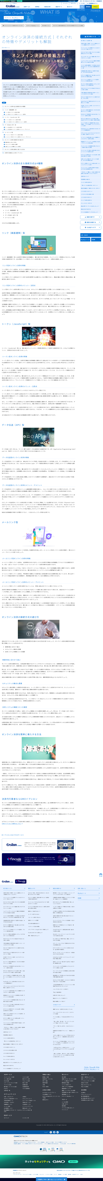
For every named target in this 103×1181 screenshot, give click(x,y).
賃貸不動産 (45, 1082)
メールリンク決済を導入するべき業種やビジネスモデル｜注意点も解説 (90, 138)
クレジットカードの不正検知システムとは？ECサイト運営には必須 (63, 967)
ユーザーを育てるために (34, 914)
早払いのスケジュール (86, 1084)
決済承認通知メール (8, 1100)
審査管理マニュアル (66, 1088)
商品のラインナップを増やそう (60, 998)
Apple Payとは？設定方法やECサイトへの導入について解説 (90, 102)
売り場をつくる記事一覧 (86, 40)
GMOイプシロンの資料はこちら (11, 823)
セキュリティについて (86, 1094)
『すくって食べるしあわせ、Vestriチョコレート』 (63, 1026)
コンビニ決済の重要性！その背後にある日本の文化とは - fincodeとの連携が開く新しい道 (90, 67)
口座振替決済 (26, 1086)
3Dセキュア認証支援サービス (11, 1098)
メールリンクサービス (28, 1106)
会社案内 (83, 1092)
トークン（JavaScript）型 (12, 117)
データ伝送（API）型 (10, 125)
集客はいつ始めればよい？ (34, 911)
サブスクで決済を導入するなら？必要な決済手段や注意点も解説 (39, 907)
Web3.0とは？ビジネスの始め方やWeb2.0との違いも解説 (90, 89)
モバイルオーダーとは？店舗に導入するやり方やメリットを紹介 (90, 57)
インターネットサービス (17, 1174)
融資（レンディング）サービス (88, 1079)
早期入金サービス (27, 1102)
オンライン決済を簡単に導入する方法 (15, 149)
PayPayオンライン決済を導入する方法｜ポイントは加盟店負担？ (90, 129)
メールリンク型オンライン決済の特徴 (14, 134)
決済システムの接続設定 (67, 1086)
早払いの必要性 (84, 1086)
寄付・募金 (45, 1081)
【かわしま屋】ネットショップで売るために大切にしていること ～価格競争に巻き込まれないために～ (64, 1037)
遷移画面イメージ (66, 1094)
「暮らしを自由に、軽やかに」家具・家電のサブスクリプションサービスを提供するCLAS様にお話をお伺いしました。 (64, 1055)
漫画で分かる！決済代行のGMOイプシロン (63, 1009)
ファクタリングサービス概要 (88, 1081)
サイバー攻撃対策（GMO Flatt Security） (52, 1143)
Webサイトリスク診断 (49, 1142)
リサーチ (55, 1174)
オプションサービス (10, 1094)
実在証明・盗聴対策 (17, 1143)
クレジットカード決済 (9, 1077)
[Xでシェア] (51, 1132)
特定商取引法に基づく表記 (87, 1100)
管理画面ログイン (93, 3)
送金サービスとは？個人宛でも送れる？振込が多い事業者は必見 (64, 962)
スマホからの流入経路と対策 (87, 194)
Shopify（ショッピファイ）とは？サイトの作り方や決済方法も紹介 (63, 934)
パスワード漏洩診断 (41, 1142)
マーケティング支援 (49, 1174)
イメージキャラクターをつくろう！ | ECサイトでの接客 (63, 1013)
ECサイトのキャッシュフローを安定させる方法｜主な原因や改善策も (63, 948)
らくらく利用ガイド (66, 1084)
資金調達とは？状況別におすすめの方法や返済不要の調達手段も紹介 (64, 976)
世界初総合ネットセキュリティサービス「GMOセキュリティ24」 (25, 1142)
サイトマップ (65, 1109)
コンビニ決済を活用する (86, 182)
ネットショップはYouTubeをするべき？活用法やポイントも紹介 (38, 902)
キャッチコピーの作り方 (86, 203)
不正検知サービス (27, 1104)
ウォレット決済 (26, 1081)
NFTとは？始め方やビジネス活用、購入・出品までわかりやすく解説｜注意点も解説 (90, 119)
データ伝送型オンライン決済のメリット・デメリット (17, 129)
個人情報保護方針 (85, 1096)
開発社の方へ (46, 1099)
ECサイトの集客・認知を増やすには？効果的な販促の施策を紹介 (38, 898)
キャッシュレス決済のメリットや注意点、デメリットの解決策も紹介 (90, 80)
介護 (44, 1084)
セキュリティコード (27, 1098)
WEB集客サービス (8, 1108)
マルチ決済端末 (26, 1088)
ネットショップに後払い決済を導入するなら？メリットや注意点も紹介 (90, 151)
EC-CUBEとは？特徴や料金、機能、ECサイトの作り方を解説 (63, 939)
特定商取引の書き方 (85, 179)
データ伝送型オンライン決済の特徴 (13, 127)
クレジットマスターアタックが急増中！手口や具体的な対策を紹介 (64, 921)
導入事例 (64, 1077)
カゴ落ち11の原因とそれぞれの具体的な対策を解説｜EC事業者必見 (64, 912)
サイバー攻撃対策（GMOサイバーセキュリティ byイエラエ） (32, 1143)
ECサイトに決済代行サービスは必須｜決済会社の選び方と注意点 (90, 155)
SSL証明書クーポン (47, 1094)
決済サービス (27, 6)
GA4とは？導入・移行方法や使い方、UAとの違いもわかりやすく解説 (38, 893)
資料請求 (88, 6)
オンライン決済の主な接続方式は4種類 (15, 106)
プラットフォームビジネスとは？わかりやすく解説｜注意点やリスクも (90, 133)
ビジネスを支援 (35, 1174)
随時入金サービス (27, 1108)
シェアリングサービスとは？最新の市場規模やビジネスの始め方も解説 (90, 61)
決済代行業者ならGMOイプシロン (14, 153)
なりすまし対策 (63, 1143)
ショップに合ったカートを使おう (60, 989)
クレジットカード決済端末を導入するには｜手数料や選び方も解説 (90, 146)
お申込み (95, 6)
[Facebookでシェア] (54, 1132)
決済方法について (85, 176)
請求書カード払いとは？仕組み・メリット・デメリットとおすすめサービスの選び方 (64, 893)
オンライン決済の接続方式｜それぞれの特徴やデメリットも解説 (90, 110)
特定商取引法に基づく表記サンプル (70, 1092)
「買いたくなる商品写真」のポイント (89, 185)
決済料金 (37, 6)
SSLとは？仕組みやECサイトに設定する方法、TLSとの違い (90, 97)
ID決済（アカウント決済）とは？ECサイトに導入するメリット (90, 106)
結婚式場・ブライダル (48, 1079)
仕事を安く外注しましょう (59, 995)
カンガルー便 (26, 1117)
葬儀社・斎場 (46, 1077)
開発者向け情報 (65, 1082)
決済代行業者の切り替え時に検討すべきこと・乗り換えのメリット (63, 916)
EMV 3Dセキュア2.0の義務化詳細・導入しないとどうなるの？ (63, 902)
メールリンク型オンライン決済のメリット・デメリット (18, 137)
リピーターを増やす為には (34, 917)
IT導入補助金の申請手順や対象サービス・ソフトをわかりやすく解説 (90, 93)
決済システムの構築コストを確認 (13, 146)
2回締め (24, 1096)
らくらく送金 (7, 1106)
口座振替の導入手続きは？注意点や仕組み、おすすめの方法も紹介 (90, 71)
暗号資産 (69, 1174)
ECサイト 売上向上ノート (68, 1096)
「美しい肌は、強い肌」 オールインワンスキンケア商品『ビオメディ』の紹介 (63, 1022)
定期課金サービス (8, 1104)
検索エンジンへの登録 (33, 920)
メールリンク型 (9, 132)
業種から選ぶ (47, 1074)
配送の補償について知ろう (59, 1001)
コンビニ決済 (26, 1077)
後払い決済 (25, 1082)
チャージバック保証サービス (29, 1100)
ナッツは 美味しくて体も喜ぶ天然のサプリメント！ (63, 1017)
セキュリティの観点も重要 (11, 144)
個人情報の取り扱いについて (88, 1098)
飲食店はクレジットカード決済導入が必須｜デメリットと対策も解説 (90, 142)
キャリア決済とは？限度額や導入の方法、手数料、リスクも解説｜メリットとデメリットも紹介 (90, 124)
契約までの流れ (84, 1082)
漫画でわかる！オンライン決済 (69, 1079)
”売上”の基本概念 (57, 992)
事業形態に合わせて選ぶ (11, 142)
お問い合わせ (73, 3)
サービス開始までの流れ (67, 1081)
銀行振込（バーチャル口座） (10, 1086)
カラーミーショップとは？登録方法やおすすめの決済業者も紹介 (64, 944)
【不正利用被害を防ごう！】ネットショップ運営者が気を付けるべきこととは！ (64, 985)
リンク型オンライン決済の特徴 (12, 112)
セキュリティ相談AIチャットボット (61, 1142)
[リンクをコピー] (57, 1132)
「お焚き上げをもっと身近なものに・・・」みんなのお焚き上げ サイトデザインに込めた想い (64, 1049)
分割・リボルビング (8, 1096)
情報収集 (59, 1174)
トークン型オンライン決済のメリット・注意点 (16, 122)
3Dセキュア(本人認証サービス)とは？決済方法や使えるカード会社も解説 (64, 980)
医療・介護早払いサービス (87, 1077)
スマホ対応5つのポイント (86, 191)
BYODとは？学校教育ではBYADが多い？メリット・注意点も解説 (90, 115)
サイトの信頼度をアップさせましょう (89, 212)
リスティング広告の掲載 (33, 926)
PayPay (6, 1088)
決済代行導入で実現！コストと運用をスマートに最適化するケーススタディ (90, 44)
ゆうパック (6, 1117)
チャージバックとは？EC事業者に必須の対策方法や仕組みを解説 (64, 971)
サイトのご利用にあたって (68, 1107)
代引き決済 (6, 1081)
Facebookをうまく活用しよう (35, 932)
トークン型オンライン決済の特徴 (13, 119)
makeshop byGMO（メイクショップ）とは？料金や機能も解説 (64, 957)
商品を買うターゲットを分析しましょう (90, 206)
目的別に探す (47, 6)
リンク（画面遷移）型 (10, 110)
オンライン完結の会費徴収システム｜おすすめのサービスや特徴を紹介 (90, 84)
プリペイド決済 (7, 1084)
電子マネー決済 (26, 1079)
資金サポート (59, 6)
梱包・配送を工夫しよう (34, 935)
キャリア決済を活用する (86, 200)
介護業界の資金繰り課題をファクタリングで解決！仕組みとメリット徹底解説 (64, 898)
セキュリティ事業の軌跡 (71, 1143)
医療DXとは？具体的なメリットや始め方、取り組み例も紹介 (63, 925)
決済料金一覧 (7, 1090)
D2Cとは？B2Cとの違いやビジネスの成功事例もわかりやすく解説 (90, 53)
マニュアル (65, 3)
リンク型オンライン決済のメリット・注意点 (15, 114)
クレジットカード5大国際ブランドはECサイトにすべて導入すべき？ (90, 48)
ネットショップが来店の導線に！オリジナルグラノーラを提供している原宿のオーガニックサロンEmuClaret (64, 1043)
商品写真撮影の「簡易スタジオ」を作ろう (90, 188)
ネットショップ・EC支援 (27, 1174)
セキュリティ (42, 1174)
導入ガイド (69, 6)
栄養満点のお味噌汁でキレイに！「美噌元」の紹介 (64, 1031)
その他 (81, 1174)
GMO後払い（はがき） (9, 1102)
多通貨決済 (25, 1084)
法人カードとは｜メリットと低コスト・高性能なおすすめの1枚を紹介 (64, 953)
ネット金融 (65, 1174)
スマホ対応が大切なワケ (86, 197)
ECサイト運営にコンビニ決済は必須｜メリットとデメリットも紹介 (90, 164)
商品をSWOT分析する (86, 209)
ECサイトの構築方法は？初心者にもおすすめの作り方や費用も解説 (90, 76)
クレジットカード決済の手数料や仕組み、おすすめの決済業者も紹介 (90, 168)
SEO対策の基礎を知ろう (34, 923)
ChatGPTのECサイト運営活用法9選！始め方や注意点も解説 (63, 930)
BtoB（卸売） (46, 1086)
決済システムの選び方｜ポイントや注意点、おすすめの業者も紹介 (90, 159)
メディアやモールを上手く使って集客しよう (38, 929)
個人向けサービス (76, 1174)
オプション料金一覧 (27, 1110)
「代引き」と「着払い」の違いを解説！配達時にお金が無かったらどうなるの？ (90, 172)
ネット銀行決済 (7, 1079)
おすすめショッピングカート (49, 1092)
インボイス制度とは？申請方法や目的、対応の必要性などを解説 (64, 907)
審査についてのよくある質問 (68, 1090)
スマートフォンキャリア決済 (10, 1082)
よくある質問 (82, 3)
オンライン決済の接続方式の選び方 (14, 140)
